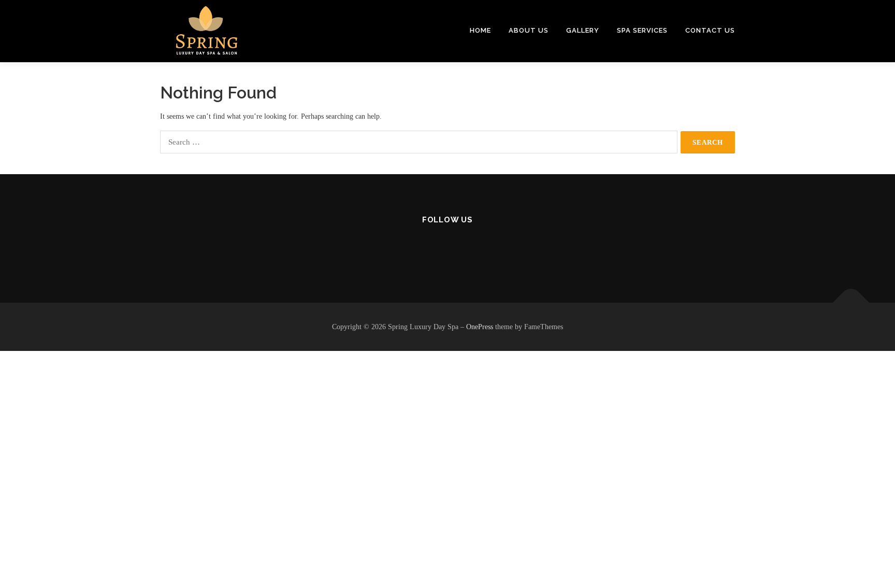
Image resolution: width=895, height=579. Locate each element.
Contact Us (710, 30)
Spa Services (642, 30)
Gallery (582, 30)
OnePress (479, 327)
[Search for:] (418, 142)
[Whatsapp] (473, 248)
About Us (528, 30)
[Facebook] (422, 248)
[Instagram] (448, 248)
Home (480, 30)
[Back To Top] (851, 302)
